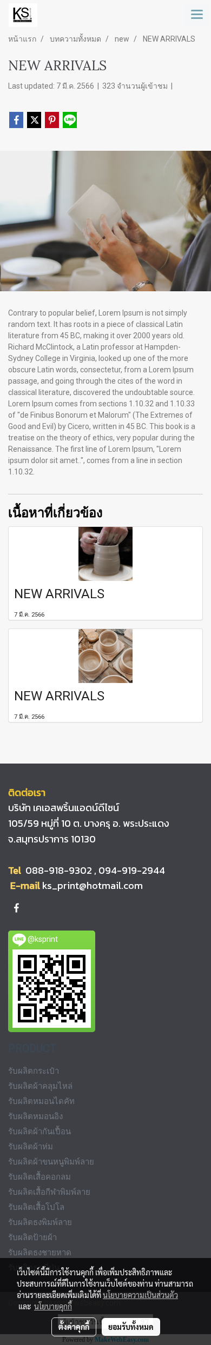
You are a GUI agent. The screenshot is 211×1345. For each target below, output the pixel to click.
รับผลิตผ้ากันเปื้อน (39, 1131)
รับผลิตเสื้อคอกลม (39, 1177)
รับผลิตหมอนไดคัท (41, 1101)
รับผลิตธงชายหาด (39, 1252)
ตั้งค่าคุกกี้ (73, 1326)
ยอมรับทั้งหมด (131, 1326)
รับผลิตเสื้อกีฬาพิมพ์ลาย (49, 1192)
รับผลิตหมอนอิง (35, 1116)
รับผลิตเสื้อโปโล (36, 1207)
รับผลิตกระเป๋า (33, 1071)
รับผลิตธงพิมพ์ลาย (40, 1222)
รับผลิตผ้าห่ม (30, 1147)
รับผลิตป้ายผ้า (32, 1237)
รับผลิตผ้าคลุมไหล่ (40, 1086)
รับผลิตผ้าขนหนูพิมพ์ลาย (51, 1162)
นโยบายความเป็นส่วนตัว (140, 1295)
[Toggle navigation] (197, 15)
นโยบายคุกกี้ (53, 1306)
